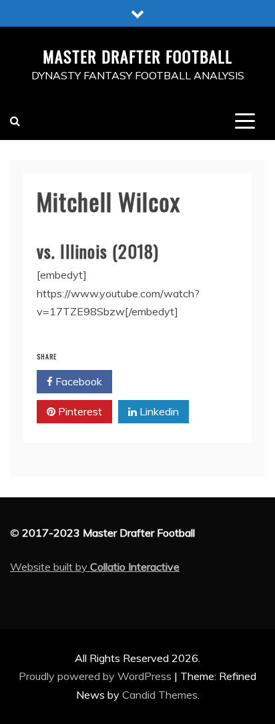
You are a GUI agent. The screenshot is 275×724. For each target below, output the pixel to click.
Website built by (95, 566)
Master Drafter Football (137, 56)
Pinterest (78, 411)
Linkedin (158, 411)
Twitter (157, 381)
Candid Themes (160, 694)
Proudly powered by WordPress (96, 676)
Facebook (77, 381)
